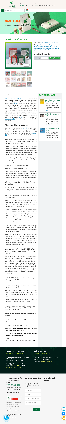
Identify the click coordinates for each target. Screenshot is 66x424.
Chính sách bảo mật (12, 411)
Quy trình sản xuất (12, 404)
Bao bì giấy (44, 42)
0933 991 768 (29, 5)
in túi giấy (51, 45)
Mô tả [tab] (9, 95)
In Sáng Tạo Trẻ (10, 119)
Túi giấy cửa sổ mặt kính (13, 98)
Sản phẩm (16, 25)
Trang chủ (8, 25)
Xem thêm (48, 125)
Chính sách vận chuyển (13, 402)
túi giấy (39, 48)
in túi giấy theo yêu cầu (45, 46)
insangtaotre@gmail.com (46, 5)
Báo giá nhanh (54, 58)
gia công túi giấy (42, 45)
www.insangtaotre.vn (19, 325)
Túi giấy (22, 25)
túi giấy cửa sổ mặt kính (49, 48)
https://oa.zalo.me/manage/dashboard (21, 340)
